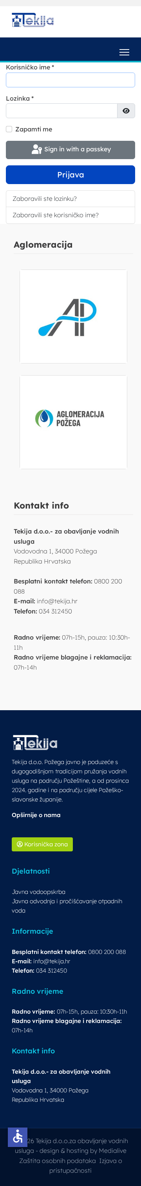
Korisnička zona (45, 844)
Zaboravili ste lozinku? (45, 198)
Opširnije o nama (36, 815)
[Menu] (124, 49)
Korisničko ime (30, 67)
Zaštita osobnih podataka (57, 1161)
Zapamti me (33, 129)
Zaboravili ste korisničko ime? (56, 215)
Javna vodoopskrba (38, 891)
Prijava (70, 174)
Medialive (113, 1150)
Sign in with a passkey (77, 149)
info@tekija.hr (51, 961)
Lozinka (20, 98)
